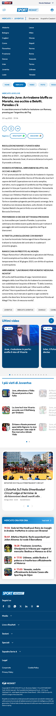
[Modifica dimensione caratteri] (17, 128)
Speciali (5, 642)
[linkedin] (26, 606)
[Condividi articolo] (4, 128)
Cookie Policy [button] (33, 667)
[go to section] (51, 320)
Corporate (6, 667)
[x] (20, 606)
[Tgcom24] (7, 3)
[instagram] (9, 606)
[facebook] (3, 606)
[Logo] (28, 10)
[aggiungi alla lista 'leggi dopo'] (11, 128)
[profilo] (52, 10)
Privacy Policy (7, 672)
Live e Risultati (8, 624)
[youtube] (37, 606)
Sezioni (5, 633)
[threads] (32, 606)
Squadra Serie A (9, 651)
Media (5, 615)
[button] (28, 10)
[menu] (4, 10)
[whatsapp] (15, 606)
